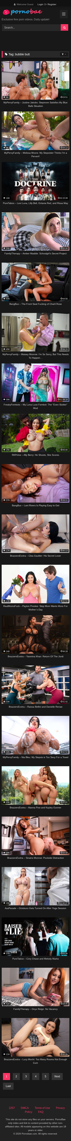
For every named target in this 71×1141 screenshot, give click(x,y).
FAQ (40, 1112)
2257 (12, 1108)
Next (57, 1076)
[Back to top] (60, 1131)
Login (40, 4)
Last (8, 1086)
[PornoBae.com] (26, 12)
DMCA (25, 1108)
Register (52, 4)
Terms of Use (42, 1108)
